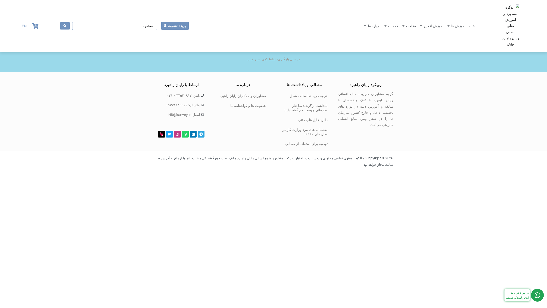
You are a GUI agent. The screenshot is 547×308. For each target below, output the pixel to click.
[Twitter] (169, 134)
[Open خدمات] (385, 25)
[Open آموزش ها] (448, 25)
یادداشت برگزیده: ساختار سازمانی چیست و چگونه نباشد (306, 108)
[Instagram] (177, 134)
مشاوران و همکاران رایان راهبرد (243, 96)
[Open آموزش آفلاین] (421, 25)
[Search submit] (65, 26)
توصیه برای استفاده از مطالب (306, 144)
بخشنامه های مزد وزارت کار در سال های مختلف (305, 131)
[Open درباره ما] (365, 25)
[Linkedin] (193, 134)
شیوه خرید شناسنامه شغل (309, 96)
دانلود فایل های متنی (313, 120)
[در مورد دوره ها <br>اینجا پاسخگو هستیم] (537, 295)
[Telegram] (201, 134)
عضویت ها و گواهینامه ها (248, 106)
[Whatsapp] (185, 134)
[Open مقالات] (403, 25)
